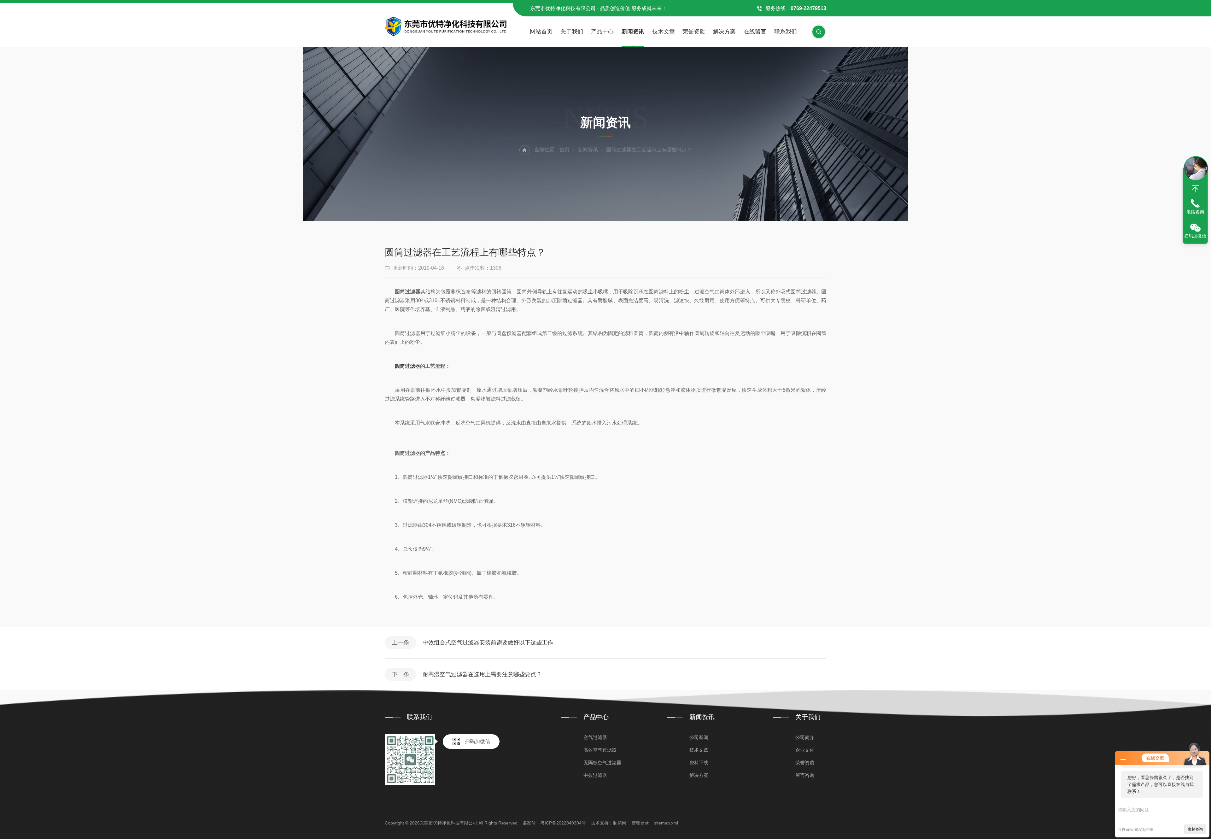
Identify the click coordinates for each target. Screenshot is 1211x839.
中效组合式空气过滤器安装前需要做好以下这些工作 (488, 642)
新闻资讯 (633, 31)
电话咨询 (1195, 211)
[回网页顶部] (1195, 189)
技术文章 (663, 31)
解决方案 (724, 31)
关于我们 (571, 31)
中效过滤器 (595, 775)
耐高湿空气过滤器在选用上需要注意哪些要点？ (482, 674)
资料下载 (698, 762)
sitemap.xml (666, 822)
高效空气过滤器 (600, 750)
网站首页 (541, 31)
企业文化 (804, 750)
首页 (564, 149)
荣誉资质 (693, 31)
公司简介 (804, 737)
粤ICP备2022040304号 (563, 822)
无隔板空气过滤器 (602, 762)
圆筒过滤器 (407, 366)
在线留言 (755, 31)
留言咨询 (804, 775)
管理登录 (640, 822)
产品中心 (602, 31)
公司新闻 (698, 737)
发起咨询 (1195, 829)
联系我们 (785, 31)
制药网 (619, 822)
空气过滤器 (595, 737)
